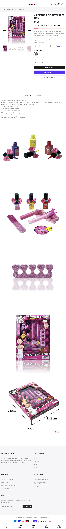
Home (3, 9)
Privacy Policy (5, 482)
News (35, 467)
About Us (36, 458)
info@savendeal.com (43, 479)
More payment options (49, 77)
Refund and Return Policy (8, 485)
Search (36, 464)
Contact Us (37, 461)
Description (28, 95)
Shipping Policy (5, 488)
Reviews (39, 95)
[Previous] (4, 29)
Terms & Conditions (7, 479)
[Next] (29, 29)
